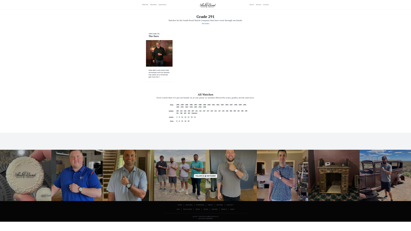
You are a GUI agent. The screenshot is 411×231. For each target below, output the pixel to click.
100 (177, 111)
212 (200, 111)
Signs (198, 209)
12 (182, 121)
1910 (209, 104)
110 (181, 111)
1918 (235, 104)
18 (188, 121)
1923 (186, 107)
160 (185, 111)
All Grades (205, 23)
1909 (204, 104)
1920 (244, 104)
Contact (266, 5)
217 (208, 111)
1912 (218, 104)
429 (189, 113)
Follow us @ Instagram (205, 176)
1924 (191, 107)
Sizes (232, 209)
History (258, 5)
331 (177, 113)
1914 (227, 104)
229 (223, 111)
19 (191, 117)
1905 (186, 104)
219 (212, 111)
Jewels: (171, 117)
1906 (191, 104)
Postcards (187, 209)
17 (188, 117)
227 (219, 111)
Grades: (171, 111)
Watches (145, 5)
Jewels (224, 209)
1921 (177, 107)
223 (216, 111)
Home (180, 205)
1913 (222, 104)
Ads (178, 209)
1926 (200, 107)
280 (231, 111)
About (251, 5)
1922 (182, 107)
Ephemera (162, 5)
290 (235, 111)
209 (193, 111)
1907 (195, 104)
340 (181, 113)
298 (242, 111)
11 (182, 117)
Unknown (194, 113)
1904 (182, 104)
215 (204, 111)
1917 (231, 104)
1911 (213, 104)
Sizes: (172, 121)
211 (196, 111)
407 (185, 113)
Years (205, 209)
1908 (200, 104)
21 (195, 117)
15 (185, 117)
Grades (215, 209)
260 (227, 111)
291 (238, 111)
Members (153, 5)
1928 (204, 107)
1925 (195, 107)
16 (185, 121)
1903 (177, 104)
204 (189, 111)
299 (246, 111)
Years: (172, 104)
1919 (240, 104)
